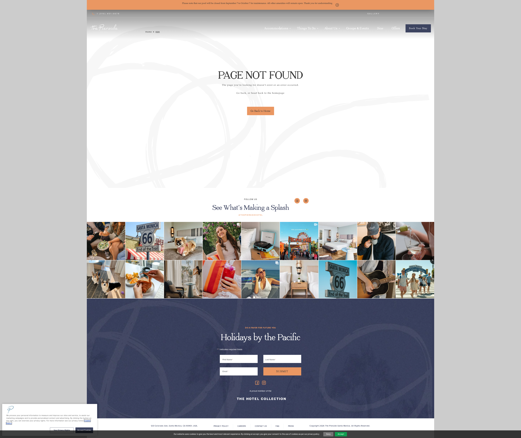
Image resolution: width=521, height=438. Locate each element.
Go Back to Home (261, 110)
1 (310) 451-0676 (108, 13)
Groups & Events (357, 28)
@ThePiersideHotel (251, 215)
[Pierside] (104, 28)
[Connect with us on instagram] (306, 200)
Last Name (270, 359)
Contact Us (261, 426)
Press (291, 426)
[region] (49, 420)
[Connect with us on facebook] (297, 200)
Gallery (373, 13)
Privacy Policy (221, 426)
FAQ (277, 426)
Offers (396, 28)
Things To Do (306, 28)
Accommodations (276, 28)
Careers (241, 426)
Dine (380, 28)
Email (225, 371)
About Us (331, 28)
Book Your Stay (418, 28)
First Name (227, 359)
